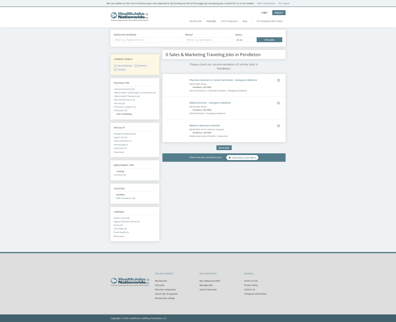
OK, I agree (284, 3)
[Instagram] (127, 293)
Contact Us (249, 289)
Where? (189, 34)
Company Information (255, 293)
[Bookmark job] (279, 80)
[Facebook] (112, 293)
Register (279, 12)
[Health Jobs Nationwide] (129, 16)
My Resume (196, 21)
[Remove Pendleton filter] (115, 194)
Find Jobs (211, 21)
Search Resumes (208, 289)
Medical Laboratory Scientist (204, 125)
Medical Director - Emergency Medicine (210, 102)
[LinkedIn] (123, 293)
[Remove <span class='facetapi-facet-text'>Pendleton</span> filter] (136, 66)
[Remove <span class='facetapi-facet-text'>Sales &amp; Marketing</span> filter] (115, 66)
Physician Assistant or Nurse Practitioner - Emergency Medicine (223, 80)
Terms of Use (251, 280)
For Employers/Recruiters (270, 21)
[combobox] (148, 39)
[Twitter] (118, 293)
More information (266, 3)
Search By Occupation (166, 293)
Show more (119, 152)
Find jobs (159, 285)
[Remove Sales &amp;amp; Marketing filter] (115, 114)
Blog (245, 21)
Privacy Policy (251, 285)
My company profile (210, 280)
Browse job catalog (164, 298)
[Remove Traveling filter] (115, 171)
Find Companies (229, 21)
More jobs (224, 147)
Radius (238, 34)
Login (264, 12)
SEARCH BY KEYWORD (125, 34)
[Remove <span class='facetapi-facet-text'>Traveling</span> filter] (115, 69)
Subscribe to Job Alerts (244, 157)
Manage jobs (206, 285)
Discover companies (165, 289)
